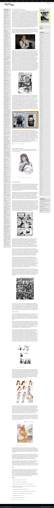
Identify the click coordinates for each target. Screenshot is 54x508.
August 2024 (41, 43)
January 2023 (41, 63)
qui (37, 59)
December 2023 (41, 54)
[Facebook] (50, 3)
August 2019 (41, 117)
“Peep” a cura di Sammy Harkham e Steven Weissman (6, 60)
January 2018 (41, 143)
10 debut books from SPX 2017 (44, 208)
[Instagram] (47, 3)
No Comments (19, 143)
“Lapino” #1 (5, 29)
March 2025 (41, 40)
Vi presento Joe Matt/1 (6, 142)
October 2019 (41, 114)
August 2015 (41, 188)
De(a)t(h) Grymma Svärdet (7, 111)
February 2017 (41, 160)
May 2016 (41, 174)
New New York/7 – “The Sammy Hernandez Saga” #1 (7, 24)
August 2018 (41, 134)
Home (13, 8)
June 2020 (41, 105)
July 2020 (41, 103)
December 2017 (41, 145)
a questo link (29, 150)
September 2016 (41, 168)
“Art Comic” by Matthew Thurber (44, 204)
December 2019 (41, 111)
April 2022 (41, 74)
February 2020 (41, 108)
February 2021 (41, 94)
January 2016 (41, 180)
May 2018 (41, 137)
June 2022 (41, 71)
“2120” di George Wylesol (7, 119)
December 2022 (41, 65)
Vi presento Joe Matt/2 (6, 140)
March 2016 (41, 177)
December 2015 (41, 182)
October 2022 (41, 68)
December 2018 (41, 128)
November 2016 (41, 165)
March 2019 (41, 123)
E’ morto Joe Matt (6, 95)
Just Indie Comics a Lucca (7, 121)
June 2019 (41, 120)
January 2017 (41, 162)
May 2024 (41, 48)
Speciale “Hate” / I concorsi (7, 237)
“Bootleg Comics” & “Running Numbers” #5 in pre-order (7, 81)
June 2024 (41, 46)
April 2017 (41, 157)
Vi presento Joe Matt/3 (6, 109)
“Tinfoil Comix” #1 (42, 202)
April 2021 (41, 91)
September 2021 (41, 85)
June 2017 (41, 154)
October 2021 (41, 83)
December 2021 (41, 80)
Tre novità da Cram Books (7, 37)
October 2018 (41, 131)
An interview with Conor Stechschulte (43, 206)
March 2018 (41, 140)
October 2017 (41, 148)
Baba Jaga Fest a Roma (6, 136)
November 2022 (41, 66)
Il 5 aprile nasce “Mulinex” (7, 33)
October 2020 (41, 100)
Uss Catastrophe (18, 51)
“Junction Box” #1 (6, 88)
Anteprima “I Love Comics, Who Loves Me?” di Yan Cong (7, 47)
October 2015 (41, 185)
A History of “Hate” (6, 243)
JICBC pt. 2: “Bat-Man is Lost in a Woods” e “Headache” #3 (7, 195)
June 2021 (41, 88)
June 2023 (41, 60)
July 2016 (41, 171)
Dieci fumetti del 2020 (6, 214)
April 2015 (41, 194)
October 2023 (41, 57)
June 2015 (41, 191)
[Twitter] (48, 3)
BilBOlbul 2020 (19, 150)
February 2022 (41, 77)
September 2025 (41, 37)
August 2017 (41, 151)
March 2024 (41, 51)
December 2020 (41, 97)
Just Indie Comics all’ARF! (6, 132)
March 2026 (41, 34)
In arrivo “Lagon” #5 (6, 203)
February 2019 (41, 125)
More (23, 143)
